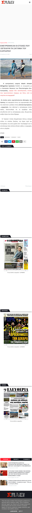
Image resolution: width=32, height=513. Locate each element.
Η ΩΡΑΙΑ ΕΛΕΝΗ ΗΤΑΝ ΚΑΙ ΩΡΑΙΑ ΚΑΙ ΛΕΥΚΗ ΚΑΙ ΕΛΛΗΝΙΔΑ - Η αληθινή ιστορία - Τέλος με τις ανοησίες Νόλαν (19, 482)
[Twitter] (9, 141)
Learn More (13, 511)
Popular (5, 459)
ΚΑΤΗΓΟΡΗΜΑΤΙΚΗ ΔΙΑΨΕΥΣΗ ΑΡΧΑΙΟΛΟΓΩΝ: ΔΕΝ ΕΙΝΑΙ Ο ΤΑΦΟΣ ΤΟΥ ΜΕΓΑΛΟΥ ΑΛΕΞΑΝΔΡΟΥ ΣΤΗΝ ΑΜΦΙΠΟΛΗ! (19, 464)
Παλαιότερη (28, 186)
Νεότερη (3, 186)
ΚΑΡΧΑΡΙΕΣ (11, 42)
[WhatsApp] (17, 141)
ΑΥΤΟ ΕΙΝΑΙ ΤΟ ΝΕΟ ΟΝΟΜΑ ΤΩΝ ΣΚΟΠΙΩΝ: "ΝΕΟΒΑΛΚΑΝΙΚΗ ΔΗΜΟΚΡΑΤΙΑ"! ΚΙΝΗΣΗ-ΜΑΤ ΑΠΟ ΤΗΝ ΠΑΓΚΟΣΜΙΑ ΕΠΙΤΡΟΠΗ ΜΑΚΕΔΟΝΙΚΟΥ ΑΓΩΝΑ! (19, 473)
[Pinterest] (13, 141)
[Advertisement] (16, 22)
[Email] (20, 141)
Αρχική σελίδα (3, 42)
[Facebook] (6, 141)
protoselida (22, 272)
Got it (21, 511)
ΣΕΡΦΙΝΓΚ (13, 137)
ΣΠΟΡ (19, 137)
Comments (26, 459)
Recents (16, 459)
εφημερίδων (17, 272)
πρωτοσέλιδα (10, 272)
